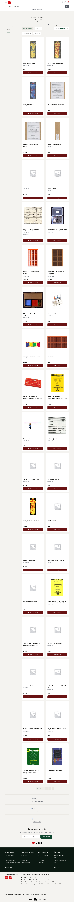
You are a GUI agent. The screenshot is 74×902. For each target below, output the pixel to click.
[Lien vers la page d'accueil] (9, 2)
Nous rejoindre (41, 860)
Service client (8, 867)
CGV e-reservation (58, 865)
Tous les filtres (27, 28)
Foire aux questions (10, 855)
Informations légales (59, 855)
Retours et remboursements (12, 862)
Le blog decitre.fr (25, 862)
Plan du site (57, 867)
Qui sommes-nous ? (43, 855)
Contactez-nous (37, 821)
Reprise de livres (25, 857)
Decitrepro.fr (41, 862)
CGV (55, 862)
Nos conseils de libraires (37, 801)
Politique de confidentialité (60, 857)
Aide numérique (9, 865)
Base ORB (40, 865)
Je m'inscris (46, 836)
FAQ (37, 811)
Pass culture (24, 860)
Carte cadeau (24, 855)
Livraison (7, 857)
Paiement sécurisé (10, 860)
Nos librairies (41, 857)
